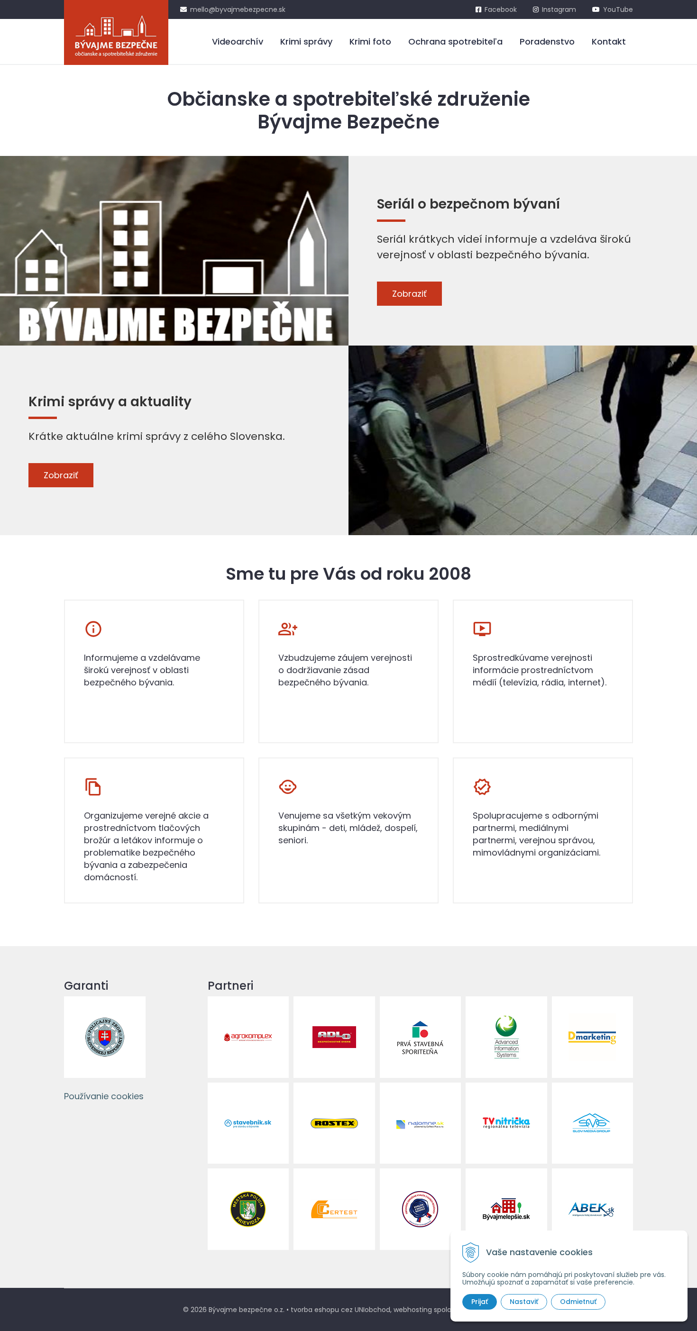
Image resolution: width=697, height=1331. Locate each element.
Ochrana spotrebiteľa (455, 41)
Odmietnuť (578, 1301)
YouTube (618, 9)
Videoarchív (237, 41)
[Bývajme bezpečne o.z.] (116, 32)
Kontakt (609, 41)
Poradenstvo (547, 41)
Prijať (479, 1301)
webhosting (413, 1309)
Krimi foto (370, 41)
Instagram (559, 9)
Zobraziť (409, 294)
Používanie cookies (104, 1096)
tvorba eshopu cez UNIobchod (340, 1309)
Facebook (501, 9)
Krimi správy (306, 41)
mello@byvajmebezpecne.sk (237, 9)
